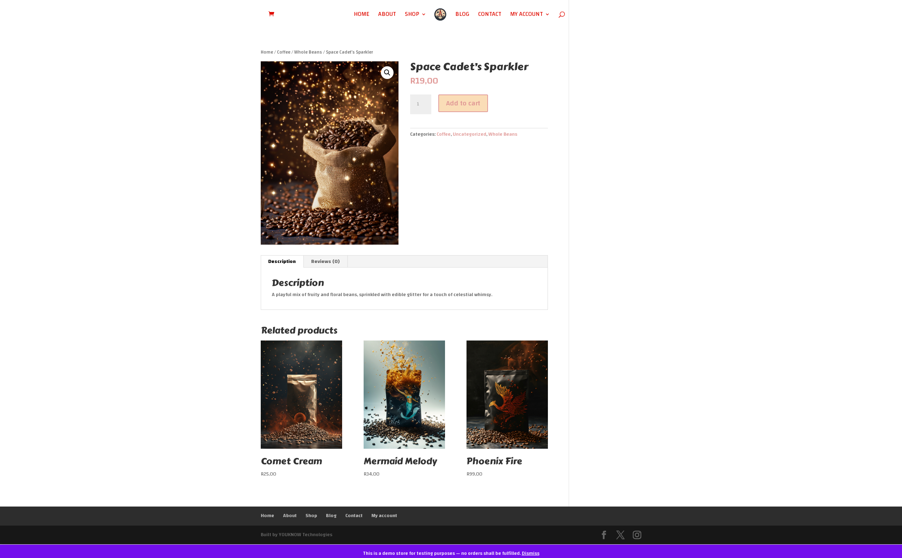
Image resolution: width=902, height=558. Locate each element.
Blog (462, 15)
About (387, 15)
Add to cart (463, 103)
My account (526, 15)
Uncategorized (469, 134)
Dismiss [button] (530, 553)
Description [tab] (282, 261)
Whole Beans (308, 52)
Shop (412, 15)
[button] (387, 72)
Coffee (283, 52)
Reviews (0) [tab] (325, 261)
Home (361, 15)
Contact (489, 15)
